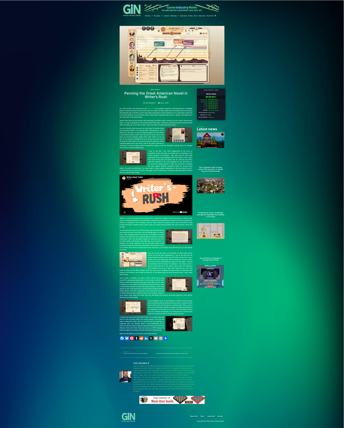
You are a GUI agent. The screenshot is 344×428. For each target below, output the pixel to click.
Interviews (183, 16)
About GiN (209, 16)
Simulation (216, 110)
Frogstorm (211, 117)
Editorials (173, 16)
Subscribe (202, 16)
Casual (210, 110)
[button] (215, 16)
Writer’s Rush (151, 108)
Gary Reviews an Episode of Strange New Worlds (210, 259)
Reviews (148, 16)
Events (190, 16)
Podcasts (157, 16)
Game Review (155, 89)
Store (195, 16)
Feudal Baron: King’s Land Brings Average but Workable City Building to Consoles (210, 214)
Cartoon (166, 16)
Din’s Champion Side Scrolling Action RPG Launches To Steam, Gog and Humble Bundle (210, 169)
